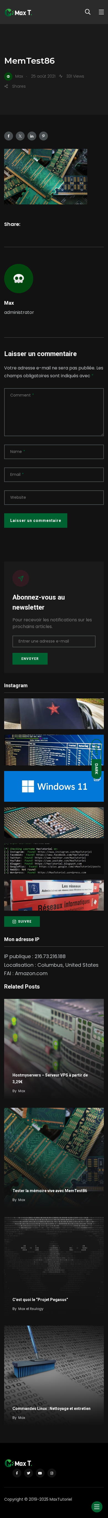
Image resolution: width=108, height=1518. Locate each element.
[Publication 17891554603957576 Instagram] (54, 895)
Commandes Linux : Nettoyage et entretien (51, 1408)
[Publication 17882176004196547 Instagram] (54, 822)
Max (9, 303)
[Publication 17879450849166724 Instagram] (54, 859)
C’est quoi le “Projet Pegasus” (40, 1299)
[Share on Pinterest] (43, 136)
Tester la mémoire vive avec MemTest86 (49, 1190)
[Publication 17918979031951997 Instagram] (54, 713)
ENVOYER (30, 659)
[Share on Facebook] (8, 136)
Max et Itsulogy (30, 1308)
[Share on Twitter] (20, 136)
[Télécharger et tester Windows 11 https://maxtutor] (54, 786)
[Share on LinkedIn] (31, 136)
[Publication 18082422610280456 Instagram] (54, 750)
